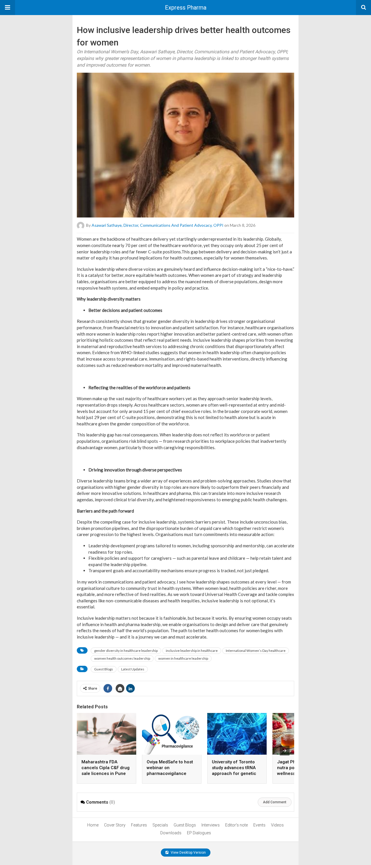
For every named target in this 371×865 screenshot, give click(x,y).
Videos (277, 825)
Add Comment (274, 802)
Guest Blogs (103, 669)
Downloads (170, 833)
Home (93, 825)
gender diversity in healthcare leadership (126, 650)
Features (139, 825)
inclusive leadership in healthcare (192, 650)
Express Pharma (185, 7)
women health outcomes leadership (122, 658)
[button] (7, 7)
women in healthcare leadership (183, 658)
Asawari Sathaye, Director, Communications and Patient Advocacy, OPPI (157, 225)
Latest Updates (132, 669)
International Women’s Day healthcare (255, 650)
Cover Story (115, 825)
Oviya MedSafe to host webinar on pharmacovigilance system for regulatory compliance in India (170, 773)
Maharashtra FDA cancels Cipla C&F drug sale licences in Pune (105, 767)
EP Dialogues (199, 833)
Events (259, 825)
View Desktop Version (188, 853)
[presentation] (285, 751)
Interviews (210, 825)
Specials (160, 825)
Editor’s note (236, 825)
